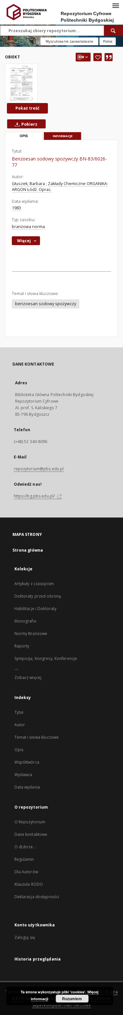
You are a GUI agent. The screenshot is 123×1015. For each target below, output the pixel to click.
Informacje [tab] (62, 136)
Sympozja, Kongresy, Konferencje (45, 658)
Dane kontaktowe (31, 834)
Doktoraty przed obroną (37, 596)
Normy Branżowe (31, 633)
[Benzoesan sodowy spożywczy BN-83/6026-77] (21, 83)
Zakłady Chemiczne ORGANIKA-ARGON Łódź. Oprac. (60, 186)
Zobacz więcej (28, 677)
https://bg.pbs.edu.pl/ (35, 496)
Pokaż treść (27, 108)
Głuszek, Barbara (28, 183)
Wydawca (23, 774)
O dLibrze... (25, 847)
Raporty (22, 646)
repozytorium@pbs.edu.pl (39, 469)
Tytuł (19, 712)
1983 (16, 208)
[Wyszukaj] (113, 30)
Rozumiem (72, 999)
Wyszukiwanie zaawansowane (69, 41)
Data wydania (27, 787)
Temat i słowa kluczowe (36, 737)
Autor (19, 725)
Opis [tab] (24, 136)
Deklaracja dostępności (36, 896)
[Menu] (115, 5)
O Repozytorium (30, 822)
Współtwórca (26, 762)
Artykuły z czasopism (34, 583)
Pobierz (28, 124)
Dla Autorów (26, 872)
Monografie (25, 621)
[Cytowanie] (108, 57)
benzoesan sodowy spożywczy (45, 304)
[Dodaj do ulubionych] (97, 57)
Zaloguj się (24, 937)
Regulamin (24, 859)
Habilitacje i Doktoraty (35, 608)
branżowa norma (28, 226)
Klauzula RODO (28, 884)
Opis (18, 749)
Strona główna (27, 550)
